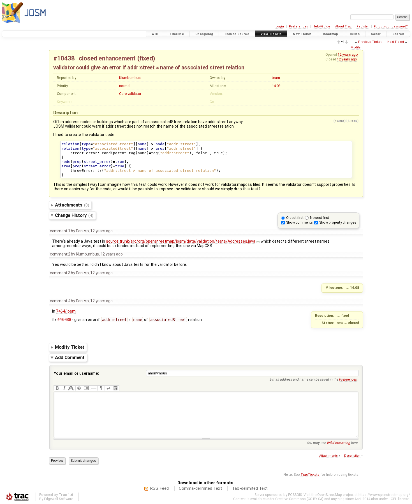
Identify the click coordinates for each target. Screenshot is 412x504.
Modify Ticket (69, 347)
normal (124, 86)
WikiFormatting (338, 443)
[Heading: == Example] (71, 388)
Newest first (319, 217)
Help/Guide (321, 26)
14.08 (276, 86)
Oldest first (295, 217)
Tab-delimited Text (250, 488)
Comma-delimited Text (200, 488)
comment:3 (60, 273)
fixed (146, 58)
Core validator (130, 94)
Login (280, 26)
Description (352, 456)
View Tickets (271, 34)
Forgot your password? (391, 26)
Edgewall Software (58, 499)
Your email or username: (76, 373)
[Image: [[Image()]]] (115, 388)
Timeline (177, 34)
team (276, 78)
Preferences (298, 26)
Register (363, 26)
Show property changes (337, 222)
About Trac (343, 26)
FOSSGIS (295, 495)
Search (398, 34)
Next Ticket (395, 42)
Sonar (376, 34)
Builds (355, 34)
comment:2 (60, 254)
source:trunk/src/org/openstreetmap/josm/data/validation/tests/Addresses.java (180, 241)
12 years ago (348, 55)
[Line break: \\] (108, 388)
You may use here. (332, 443)
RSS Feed (159, 488)
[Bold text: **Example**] (57, 388)
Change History (74, 215)
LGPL (393, 499)
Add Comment (70, 357)
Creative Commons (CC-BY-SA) (299, 499)
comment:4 (60, 301)
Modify (355, 47)
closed (88, 58)
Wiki (155, 34)
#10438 (64, 58)
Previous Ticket (369, 42)
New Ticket (302, 34)
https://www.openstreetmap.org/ (384, 495)
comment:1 (60, 231)
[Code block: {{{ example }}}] (86, 388)
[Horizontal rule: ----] (93, 388)
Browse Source (236, 34)
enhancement (117, 58)
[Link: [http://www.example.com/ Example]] (79, 388)
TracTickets (310, 474)
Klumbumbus (130, 78)
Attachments (72, 205)
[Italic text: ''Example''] (64, 388)
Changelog (204, 34)
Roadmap (330, 34)
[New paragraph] (101, 388)
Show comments (299, 222)
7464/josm (66, 311)
